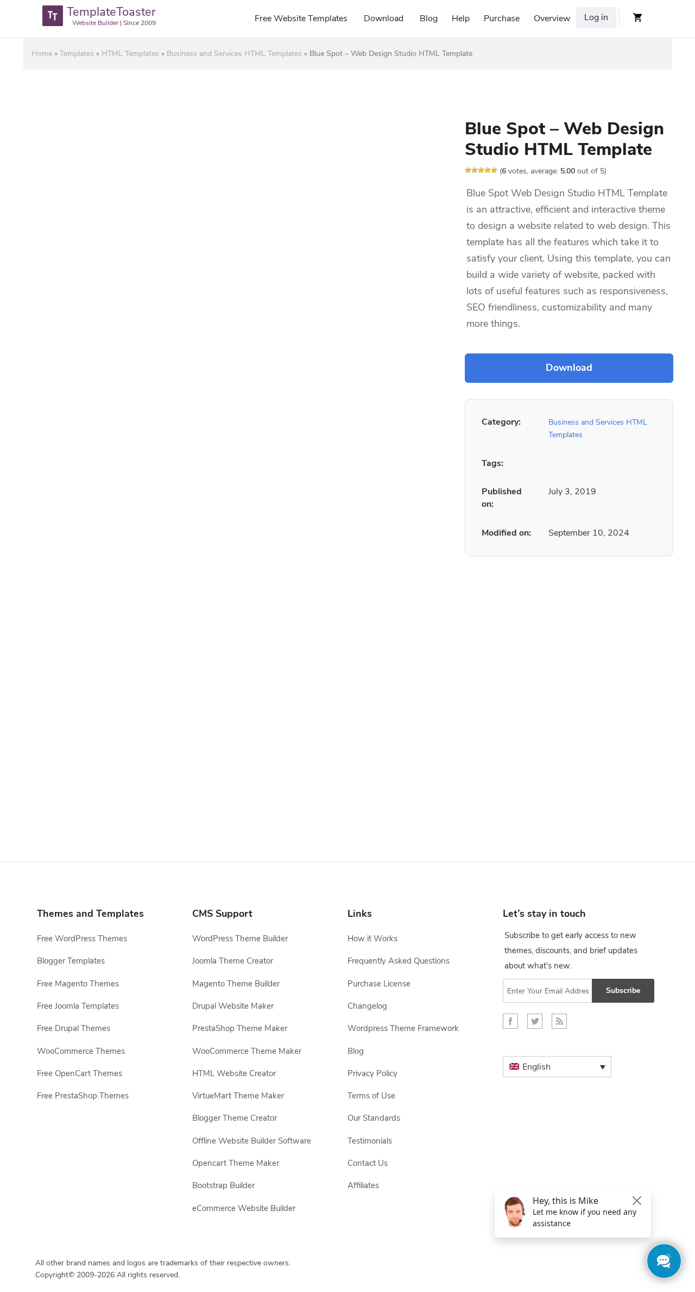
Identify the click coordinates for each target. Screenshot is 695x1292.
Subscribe (623, 990)
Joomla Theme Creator (232, 960)
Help (461, 18)
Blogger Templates (71, 960)
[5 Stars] (494, 170)
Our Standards (374, 1118)
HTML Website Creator (234, 1073)
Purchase (502, 18)
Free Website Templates (301, 18)
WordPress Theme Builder (240, 938)
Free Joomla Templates (78, 1006)
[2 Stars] (474, 170)
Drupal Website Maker (233, 1006)
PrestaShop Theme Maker (239, 1028)
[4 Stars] (487, 170)
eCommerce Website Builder (243, 1208)
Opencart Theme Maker (235, 1163)
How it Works (372, 938)
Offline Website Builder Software (251, 1140)
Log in (596, 17)
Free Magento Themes (78, 983)
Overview (552, 18)
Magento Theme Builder (236, 983)
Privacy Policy (372, 1073)
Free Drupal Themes (73, 1028)
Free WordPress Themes (82, 938)
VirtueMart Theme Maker (238, 1095)
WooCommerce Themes (81, 1051)
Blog (429, 18)
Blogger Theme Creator (234, 1118)
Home (41, 53)
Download (383, 18)
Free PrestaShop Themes (83, 1095)
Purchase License (379, 983)
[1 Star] (468, 170)
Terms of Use (371, 1095)
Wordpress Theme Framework (403, 1028)
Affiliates (363, 1185)
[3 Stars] (481, 170)
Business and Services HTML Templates (234, 53)
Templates (77, 53)
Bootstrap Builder (223, 1185)
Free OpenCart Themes (79, 1073)
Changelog (367, 1006)
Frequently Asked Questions (399, 960)
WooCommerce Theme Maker (246, 1051)
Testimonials (370, 1140)
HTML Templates (130, 53)
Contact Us (368, 1163)
